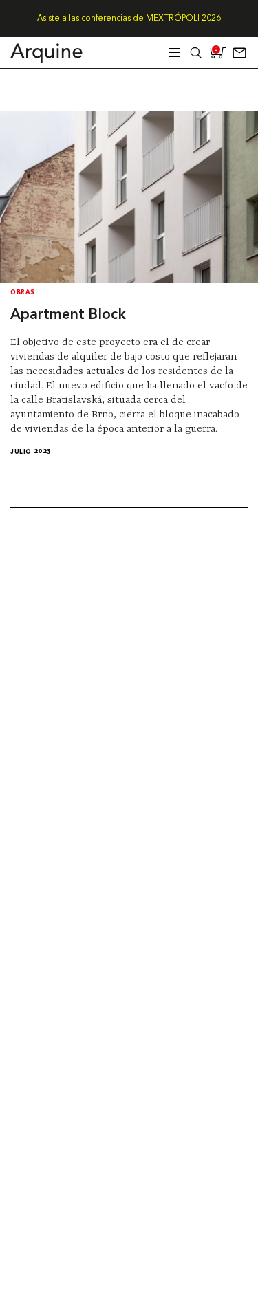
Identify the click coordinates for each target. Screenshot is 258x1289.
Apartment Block (68, 315)
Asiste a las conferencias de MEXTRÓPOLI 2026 (129, 18)
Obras (22, 292)
